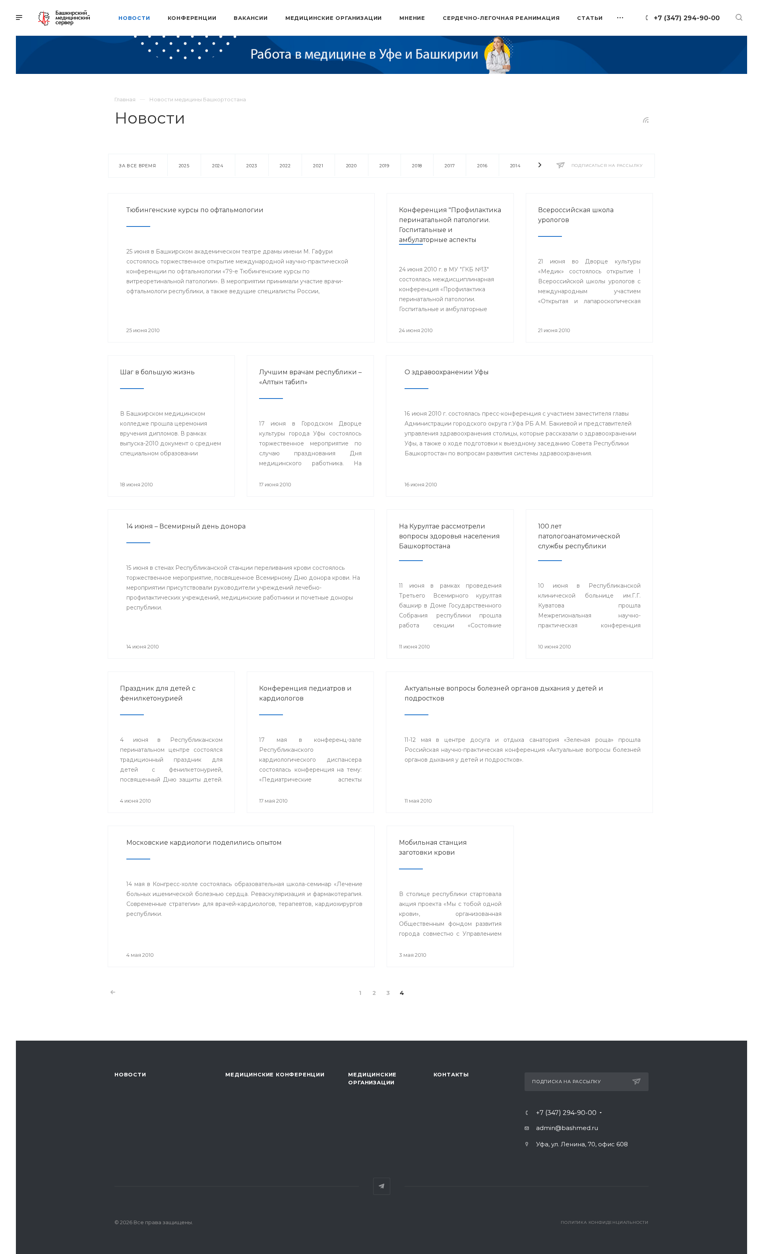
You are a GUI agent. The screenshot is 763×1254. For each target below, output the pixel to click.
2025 (184, 165)
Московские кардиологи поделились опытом (204, 842)
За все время (137, 165)
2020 (351, 165)
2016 (482, 165)
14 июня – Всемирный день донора (186, 526)
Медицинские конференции (274, 1074)
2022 (285, 165)
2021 (318, 165)
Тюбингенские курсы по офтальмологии (194, 210)
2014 (515, 165)
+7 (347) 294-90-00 (687, 18)
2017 (450, 165)
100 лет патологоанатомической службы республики (579, 536)
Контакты (451, 1074)
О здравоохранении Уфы (447, 372)
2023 (251, 165)
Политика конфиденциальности (605, 1222)
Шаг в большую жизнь (157, 372)
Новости (130, 1074)
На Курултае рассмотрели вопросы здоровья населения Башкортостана (449, 536)
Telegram (381, 1186)
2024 (218, 165)
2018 (417, 165)
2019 (384, 165)
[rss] (646, 120)
